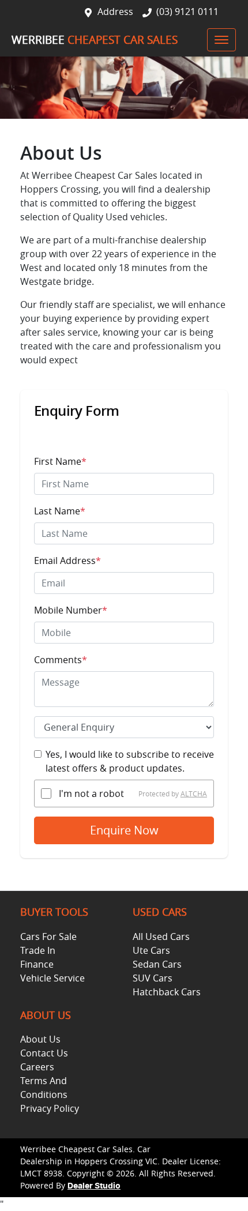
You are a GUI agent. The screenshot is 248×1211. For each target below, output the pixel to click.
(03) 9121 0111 (187, 11)
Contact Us (44, 1053)
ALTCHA (194, 793)
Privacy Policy (49, 1108)
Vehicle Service (52, 978)
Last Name (59, 511)
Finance (37, 964)
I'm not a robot (91, 793)
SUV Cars (152, 978)
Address (115, 11)
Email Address (67, 560)
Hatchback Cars (167, 992)
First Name (60, 461)
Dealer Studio (94, 1186)
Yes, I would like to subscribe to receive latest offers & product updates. (130, 761)
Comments (60, 659)
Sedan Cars (157, 964)
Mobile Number (70, 610)
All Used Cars (161, 936)
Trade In (37, 950)
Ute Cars (151, 950)
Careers (37, 1066)
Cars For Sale (48, 936)
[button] (221, 39)
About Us (40, 1039)
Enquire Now (124, 830)
